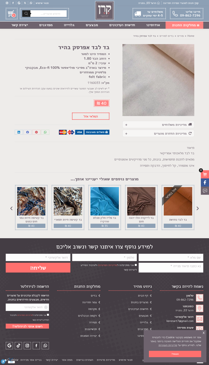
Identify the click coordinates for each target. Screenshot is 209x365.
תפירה (93, 322)
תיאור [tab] (190, 147)
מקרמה (92, 309)
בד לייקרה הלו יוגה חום (141, 219)
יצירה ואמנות (88, 336)
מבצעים (143, 316)
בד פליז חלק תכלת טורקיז (104, 219)
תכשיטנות (91, 329)
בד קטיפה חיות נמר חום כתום (31, 219)
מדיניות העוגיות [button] (168, 345)
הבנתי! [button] (175, 354)
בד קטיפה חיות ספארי (68, 219)
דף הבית (143, 295)
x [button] (203, 332)
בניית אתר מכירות (30, 360)
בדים (94, 295)
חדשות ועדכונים (138, 309)
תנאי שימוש (42, 3)
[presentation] (197, 207)
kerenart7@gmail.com (180, 321)
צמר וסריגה (89, 302)
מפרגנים (143, 329)
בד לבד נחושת (178, 219)
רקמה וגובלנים (87, 316)
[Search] (26, 13)
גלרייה (144, 322)
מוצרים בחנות (139, 302)
